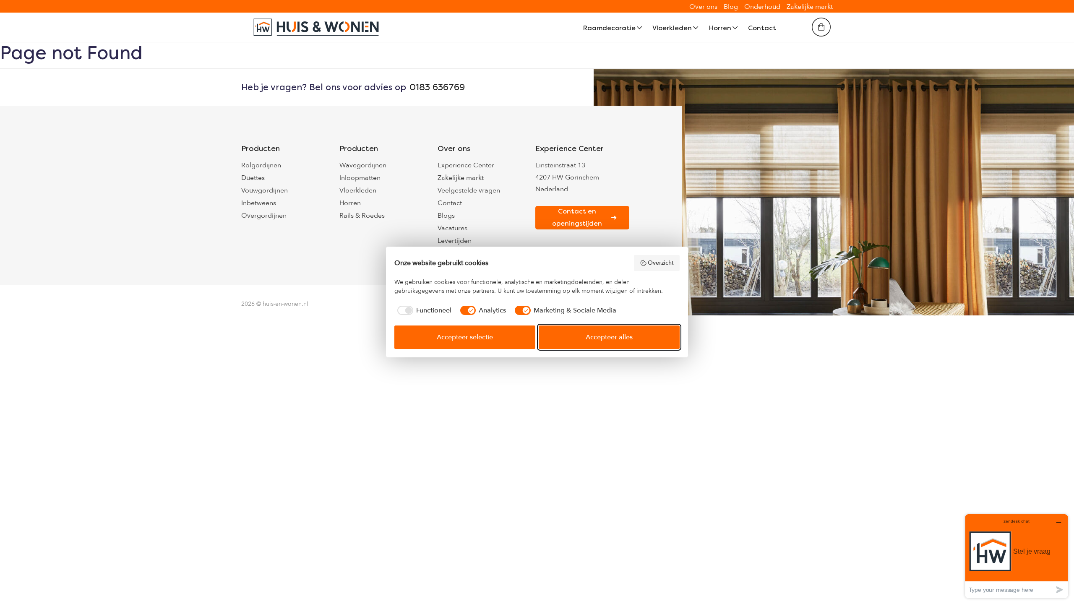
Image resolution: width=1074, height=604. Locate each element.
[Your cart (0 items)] (821, 27)
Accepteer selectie (465, 337)
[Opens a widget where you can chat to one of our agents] (1016, 556)
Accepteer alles (609, 337)
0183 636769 (437, 87)
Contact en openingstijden (577, 217)
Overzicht (661, 263)
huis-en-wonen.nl (285, 304)
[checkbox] (422, 310)
